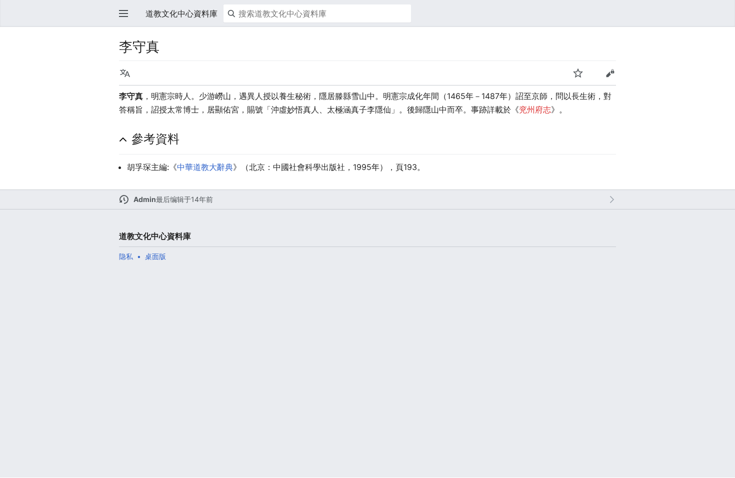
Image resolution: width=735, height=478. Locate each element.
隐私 (126, 256)
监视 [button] (578, 73)
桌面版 (155, 256)
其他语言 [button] (125, 73)
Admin (145, 199)
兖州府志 (535, 109)
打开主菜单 (124, 14)
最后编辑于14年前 (184, 199)
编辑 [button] (610, 73)
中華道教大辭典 (205, 167)
